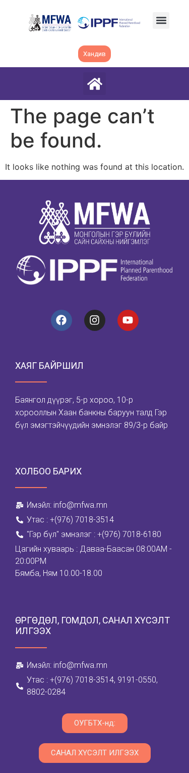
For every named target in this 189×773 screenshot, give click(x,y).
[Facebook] (61, 320)
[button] (161, 20)
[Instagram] (94, 320)
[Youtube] (128, 320)
